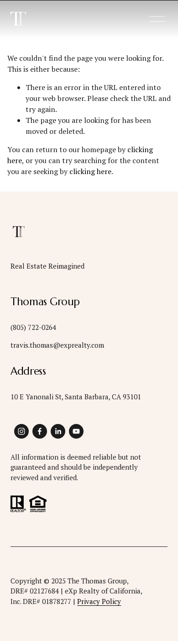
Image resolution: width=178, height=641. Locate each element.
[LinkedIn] (58, 431)
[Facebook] (39, 431)
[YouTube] (76, 431)
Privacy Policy (99, 601)
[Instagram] (21, 431)
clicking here (90, 171)
